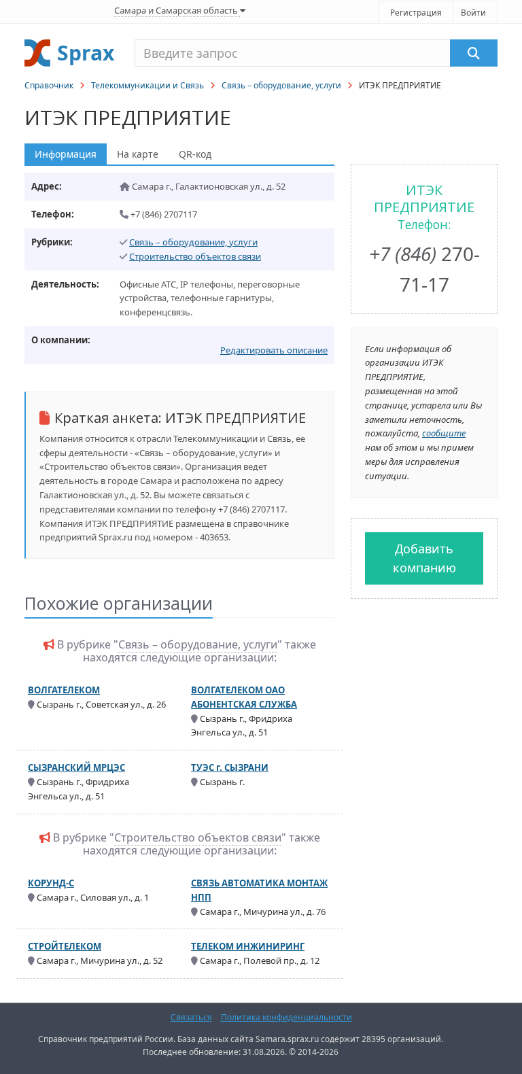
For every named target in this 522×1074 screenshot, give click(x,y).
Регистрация (416, 12)
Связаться (191, 1017)
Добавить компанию (424, 558)
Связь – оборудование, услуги (281, 85)
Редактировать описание (274, 350)
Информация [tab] (66, 154)
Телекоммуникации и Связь (147, 85)
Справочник (48, 85)
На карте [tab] (137, 154)
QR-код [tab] (195, 154)
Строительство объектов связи (195, 256)
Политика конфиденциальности (286, 1017)
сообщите (444, 433)
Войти (473, 12)
